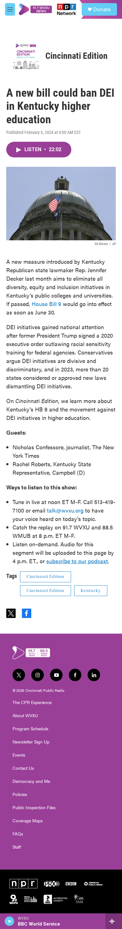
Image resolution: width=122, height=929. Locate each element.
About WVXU (25, 715)
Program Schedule (30, 728)
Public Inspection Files (34, 807)
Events (19, 755)
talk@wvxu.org (65, 510)
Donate (102, 9)
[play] (9, 921)
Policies (20, 794)
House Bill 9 (46, 304)
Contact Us (23, 768)
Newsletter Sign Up (31, 741)
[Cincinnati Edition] (26, 56)
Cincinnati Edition (76, 56)
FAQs (18, 833)
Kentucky (91, 590)
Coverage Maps (28, 820)
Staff (17, 847)
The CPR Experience (32, 702)
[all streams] (113, 921)
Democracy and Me (31, 781)
